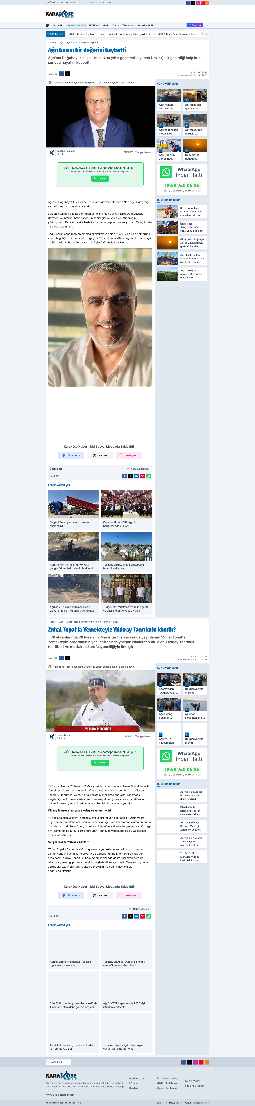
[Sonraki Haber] (206, 34)
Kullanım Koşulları (168, 1080)
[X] (193, 3)
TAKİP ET (102, 178)
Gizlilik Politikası (167, 1085)
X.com (102, 455)
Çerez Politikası (167, 1090)
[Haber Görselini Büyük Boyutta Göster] (100, 116)
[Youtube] (203, 3)
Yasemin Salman (66, 152)
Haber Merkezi (65, 736)
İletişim (77, 2)
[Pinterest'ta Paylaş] (142, 476)
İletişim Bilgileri (194, 1087)
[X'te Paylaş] (67, 73)
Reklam (64, 2)
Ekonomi (94, 25)
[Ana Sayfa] (54, 25)
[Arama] (207, 25)
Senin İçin (196, 25)
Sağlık (115, 25)
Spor (105, 25)
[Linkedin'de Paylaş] (136, 476)
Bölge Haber (145, 25)
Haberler (52, 42)
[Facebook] (188, 3)
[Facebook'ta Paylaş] (61, 73)
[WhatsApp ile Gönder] (148, 476)
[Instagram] (198, 3)
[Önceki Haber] (202, 34)
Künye (51, 2)
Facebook (73, 455)
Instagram (131, 455)
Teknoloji (128, 25)
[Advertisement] (31, 72)
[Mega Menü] (48, 25)
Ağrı (60, 25)
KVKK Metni (192, 1082)
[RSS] (207, 3)
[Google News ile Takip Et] (142, 152)
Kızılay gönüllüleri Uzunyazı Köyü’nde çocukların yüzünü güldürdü (108, 34)
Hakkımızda (136, 1080)
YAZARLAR (56, 1064)
